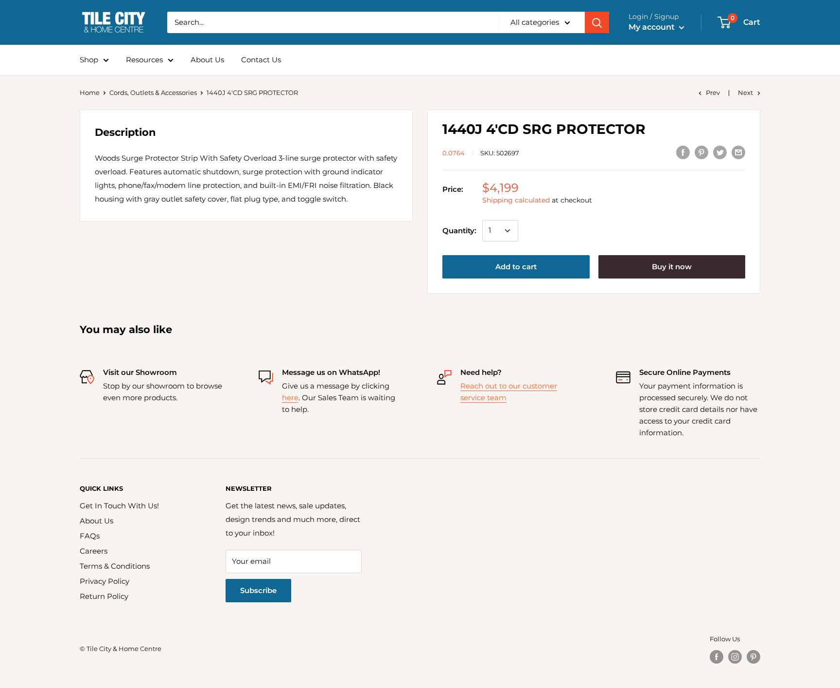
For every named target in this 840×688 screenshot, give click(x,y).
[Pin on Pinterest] (701, 152)
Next (745, 92)
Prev (713, 92)
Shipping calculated (516, 200)
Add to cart (516, 266)
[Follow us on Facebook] (716, 657)
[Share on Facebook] (683, 152)
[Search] (597, 22)
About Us (207, 59)
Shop (89, 59)
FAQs (90, 535)
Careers (93, 551)
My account (653, 27)
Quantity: (459, 230)
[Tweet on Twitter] (720, 152)
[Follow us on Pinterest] (753, 657)
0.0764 (453, 153)
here (290, 397)
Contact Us (261, 59)
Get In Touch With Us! (119, 505)
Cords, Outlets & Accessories (153, 92)
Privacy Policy (104, 581)
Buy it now (672, 266)
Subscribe (258, 590)
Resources (144, 59)
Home (90, 92)
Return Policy (104, 596)
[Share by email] (738, 152)
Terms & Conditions (115, 566)
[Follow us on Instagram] (735, 657)
